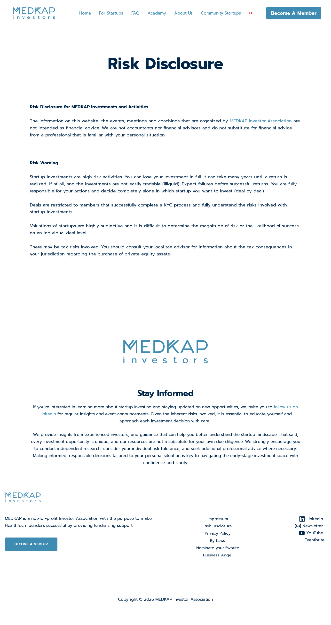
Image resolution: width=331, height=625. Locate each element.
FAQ (135, 13)
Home (85, 13)
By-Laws (217, 541)
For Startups (111, 13)
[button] (293, 13)
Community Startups (221, 13)
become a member (31, 544)
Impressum (217, 519)
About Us (183, 13)
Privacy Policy (217, 533)
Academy (157, 13)
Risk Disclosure (218, 526)
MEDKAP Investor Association (261, 121)
